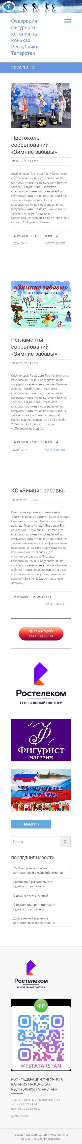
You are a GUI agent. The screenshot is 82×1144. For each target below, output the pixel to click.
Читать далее (55, 243)
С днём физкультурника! (30, 895)
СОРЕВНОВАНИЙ (41, 634)
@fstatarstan (19, 1116)
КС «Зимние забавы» (38, 490)
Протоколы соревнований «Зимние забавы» (34, 145)
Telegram (31, 824)
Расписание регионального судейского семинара (32, 884)
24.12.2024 (31, 161)
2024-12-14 (20, 243)
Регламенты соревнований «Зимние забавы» (34, 346)
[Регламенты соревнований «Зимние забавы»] (41, 305)
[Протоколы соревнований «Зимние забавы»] (41, 105)
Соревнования (41, 236)
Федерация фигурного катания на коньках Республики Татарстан (25, 37)
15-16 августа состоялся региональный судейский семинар (38, 870)
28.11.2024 (31, 363)
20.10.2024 (31, 500)
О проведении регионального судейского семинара (34, 907)
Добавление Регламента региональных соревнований (34, 921)
